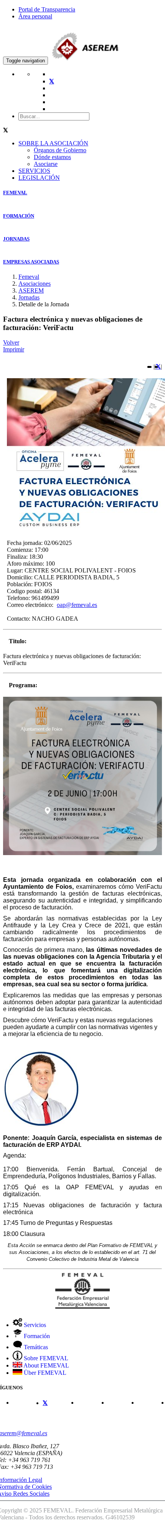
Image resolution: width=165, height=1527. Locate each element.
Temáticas (35, 1347)
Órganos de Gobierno (60, 150)
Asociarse (46, 164)
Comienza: (20, 549)
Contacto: (18, 618)
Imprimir (13, 349)
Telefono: (18, 598)
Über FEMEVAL (44, 1372)
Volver (11, 342)
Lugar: (15, 570)
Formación (36, 1336)
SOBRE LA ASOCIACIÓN (53, 143)
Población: (20, 584)
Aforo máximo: (25, 563)
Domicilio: (20, 577)
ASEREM (31, 290)
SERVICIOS (34, 170)
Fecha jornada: (25, 543)
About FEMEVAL (45, 1365)
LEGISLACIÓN (39, 177)
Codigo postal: (24, 591)
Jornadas (29, 297)
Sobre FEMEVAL (45, 1358)
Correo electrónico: (30, 605)
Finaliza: (17, 556)
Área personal (35, 16)
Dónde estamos (52, 157)
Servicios (34, 1325)
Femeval (28, 276)
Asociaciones (34, 283)
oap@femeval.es (77, 605)
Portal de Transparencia (46, 9)
